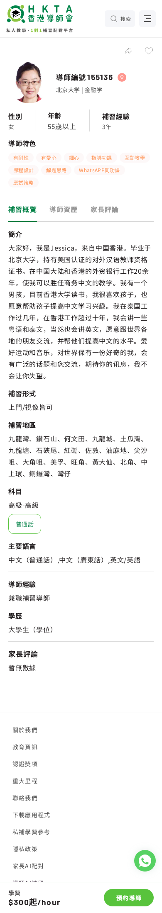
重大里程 (25, 781)
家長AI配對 (28, 866)
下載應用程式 (31, 815)
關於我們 (25, 730)
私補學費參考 (31, 832)
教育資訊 (25, 747)
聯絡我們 (25, 798)
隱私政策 (25, 849)
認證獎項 (25, 764)
